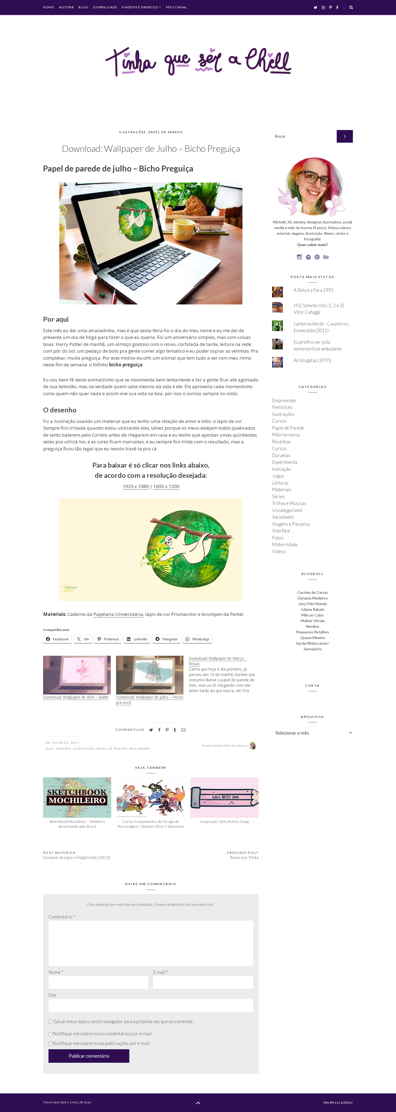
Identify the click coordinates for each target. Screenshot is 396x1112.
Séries (278, 496)
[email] (183, 729)
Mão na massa (286, 434)
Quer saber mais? (312, 244)
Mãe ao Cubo (312, 615)
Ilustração (84, 748)
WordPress (332, 1102)
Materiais (281, 489)
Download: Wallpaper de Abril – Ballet (76, 697)
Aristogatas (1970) (312, 360)
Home (48, 7)
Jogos (278, 476)
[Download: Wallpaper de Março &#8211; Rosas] (225, 674)
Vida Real (281, 531)
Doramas (281, 455)
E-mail (160, 972)
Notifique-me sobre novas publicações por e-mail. (102, 1043)
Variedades (283, 517)
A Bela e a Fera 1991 (314, 290)
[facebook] (159, 729)
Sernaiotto (313, 649)
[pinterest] (167, 729)
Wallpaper (140, 748)
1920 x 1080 (136, 486)
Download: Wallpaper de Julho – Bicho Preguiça (151, 148)
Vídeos (279, 551)
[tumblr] (175, 729)
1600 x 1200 (166, 486)
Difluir (348, 1102)
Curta (312, 685)
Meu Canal (176, 7)
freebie (63, 748)
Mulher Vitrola (313, 620)
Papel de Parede (165, 132)
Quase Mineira (312, 637)
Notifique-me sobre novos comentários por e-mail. (102, 1033)
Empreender (284, 400)
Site (52, 995)
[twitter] (151, 729)
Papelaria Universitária (118, 614)
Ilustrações (132, 132)
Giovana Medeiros (312, 598)
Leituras (280, 483)
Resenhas (281, 441)
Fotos (278, 538)
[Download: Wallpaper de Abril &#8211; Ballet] (77, 675)
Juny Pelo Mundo (312, 603)
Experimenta (284, 462)
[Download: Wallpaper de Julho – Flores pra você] (150, 675)
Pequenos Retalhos (312, 632)
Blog (83, 7)
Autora (66, 7)
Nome (55, 972)
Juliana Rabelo (312, 609)
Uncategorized (287, 510)
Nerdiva (312, 626)
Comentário (61, 917)
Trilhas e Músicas (289, 503)
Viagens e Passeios (139, 7)
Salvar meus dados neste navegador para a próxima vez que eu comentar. (124, 1021)
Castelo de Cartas (312, 592)
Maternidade (285, 544)
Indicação (281, 469)
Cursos (279, 421)
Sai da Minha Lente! (312, 643)
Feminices (282, 407)
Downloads (105, 7)
